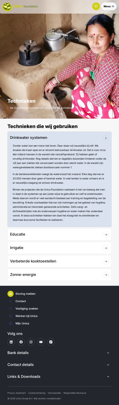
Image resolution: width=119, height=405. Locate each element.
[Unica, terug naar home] (20, 6)
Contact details (20, 365)
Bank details (18, 353)
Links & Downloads (23, 376)
